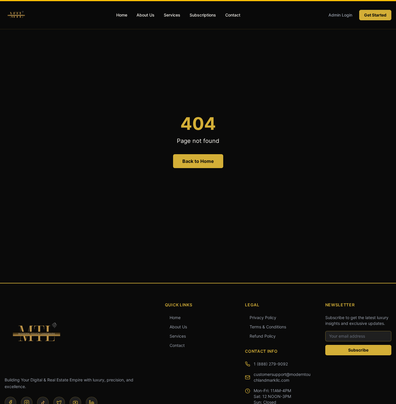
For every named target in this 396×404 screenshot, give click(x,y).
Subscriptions (203, 14)
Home (121, 14)
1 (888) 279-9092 (271, 363)
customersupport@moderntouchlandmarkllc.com (282, 377)
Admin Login (340, 14)
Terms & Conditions (268, 326)
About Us (146, 14)
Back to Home (198, 161)
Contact (232, 14)
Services (172, 14)
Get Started (375, 14)
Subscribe (358, 349)
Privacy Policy (263, 317)
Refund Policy (263, 336)
